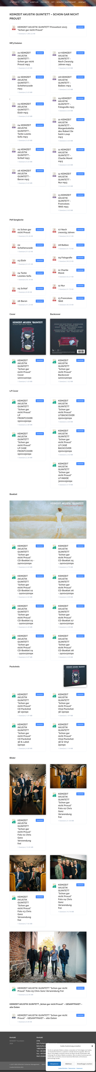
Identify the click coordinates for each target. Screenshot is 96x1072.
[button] (92, 1046)
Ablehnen (68, 1064)
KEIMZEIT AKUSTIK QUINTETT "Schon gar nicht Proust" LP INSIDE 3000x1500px (65, 472)
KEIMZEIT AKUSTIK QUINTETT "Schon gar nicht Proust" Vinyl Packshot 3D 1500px (66, 703)
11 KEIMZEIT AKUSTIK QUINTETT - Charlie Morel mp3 (65, 155)
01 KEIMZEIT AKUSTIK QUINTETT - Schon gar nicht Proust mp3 (26, 58)
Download (80, 27)
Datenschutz (71, 1068)
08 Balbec (63, 245)
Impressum (79, 1068)
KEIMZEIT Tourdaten (17, 1041)
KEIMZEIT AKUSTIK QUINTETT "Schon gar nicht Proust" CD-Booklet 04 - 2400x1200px (25, 645)
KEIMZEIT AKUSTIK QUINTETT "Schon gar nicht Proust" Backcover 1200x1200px (65, 369)
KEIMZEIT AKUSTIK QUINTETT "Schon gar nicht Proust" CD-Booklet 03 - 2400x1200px (25, 615)
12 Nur (61, 285)
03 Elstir (22, 260)
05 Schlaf (22, 288)
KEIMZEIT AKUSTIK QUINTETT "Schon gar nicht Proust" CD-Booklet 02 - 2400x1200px (25, 585)
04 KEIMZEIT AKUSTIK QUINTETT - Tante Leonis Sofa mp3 (24, 131)
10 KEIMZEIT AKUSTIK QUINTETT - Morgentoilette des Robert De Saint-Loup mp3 (66, 128)
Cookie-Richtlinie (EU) (16, 1067)
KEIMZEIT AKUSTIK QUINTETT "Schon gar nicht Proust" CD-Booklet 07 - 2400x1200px (66, 615)
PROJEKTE (45, 2)
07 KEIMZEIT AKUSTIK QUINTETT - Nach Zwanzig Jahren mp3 (65, 58)
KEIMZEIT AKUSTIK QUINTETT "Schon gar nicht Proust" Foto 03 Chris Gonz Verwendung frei (24, 908)
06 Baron (22, 301)
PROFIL (25, 2)
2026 (11, 1043)
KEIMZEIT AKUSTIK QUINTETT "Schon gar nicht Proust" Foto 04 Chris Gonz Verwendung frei (65, 896)
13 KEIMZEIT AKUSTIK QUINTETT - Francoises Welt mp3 (64, 201)
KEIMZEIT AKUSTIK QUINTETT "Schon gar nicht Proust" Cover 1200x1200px (24, 369)
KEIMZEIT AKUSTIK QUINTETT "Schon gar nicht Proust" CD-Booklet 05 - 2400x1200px (66, 555)
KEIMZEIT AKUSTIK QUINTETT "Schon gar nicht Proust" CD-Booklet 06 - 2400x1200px (66, 585)
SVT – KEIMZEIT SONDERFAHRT (63, 2)
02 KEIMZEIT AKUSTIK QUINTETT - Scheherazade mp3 (25, 83)
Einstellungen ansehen (84, 1064)
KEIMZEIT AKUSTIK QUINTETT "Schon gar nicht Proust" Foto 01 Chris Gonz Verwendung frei (24, 832)
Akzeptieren (54, 1064)
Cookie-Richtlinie (63, 1068)
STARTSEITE (15, 2)
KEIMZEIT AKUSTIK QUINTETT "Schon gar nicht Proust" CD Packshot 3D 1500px (24, 703)
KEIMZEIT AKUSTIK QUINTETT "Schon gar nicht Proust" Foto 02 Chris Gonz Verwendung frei (65, 805)
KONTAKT (82, 2)
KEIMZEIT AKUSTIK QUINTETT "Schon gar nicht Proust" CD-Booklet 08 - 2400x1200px (66, 645)
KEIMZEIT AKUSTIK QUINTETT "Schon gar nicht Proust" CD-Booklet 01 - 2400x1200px (26, 555)
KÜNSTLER (34, 2)
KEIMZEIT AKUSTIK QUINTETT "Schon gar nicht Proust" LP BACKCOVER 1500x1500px (66, 409)
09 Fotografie (65, 257)
